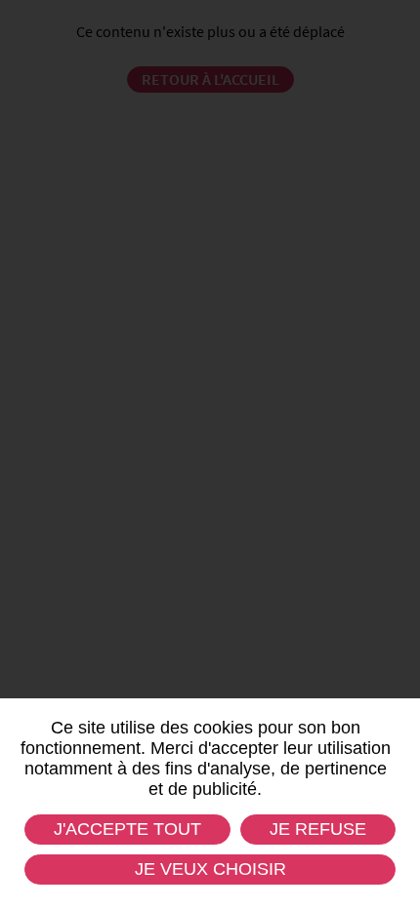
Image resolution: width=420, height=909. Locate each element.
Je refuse (318, 829)
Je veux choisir (210, 869)
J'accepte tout (127, 829)
